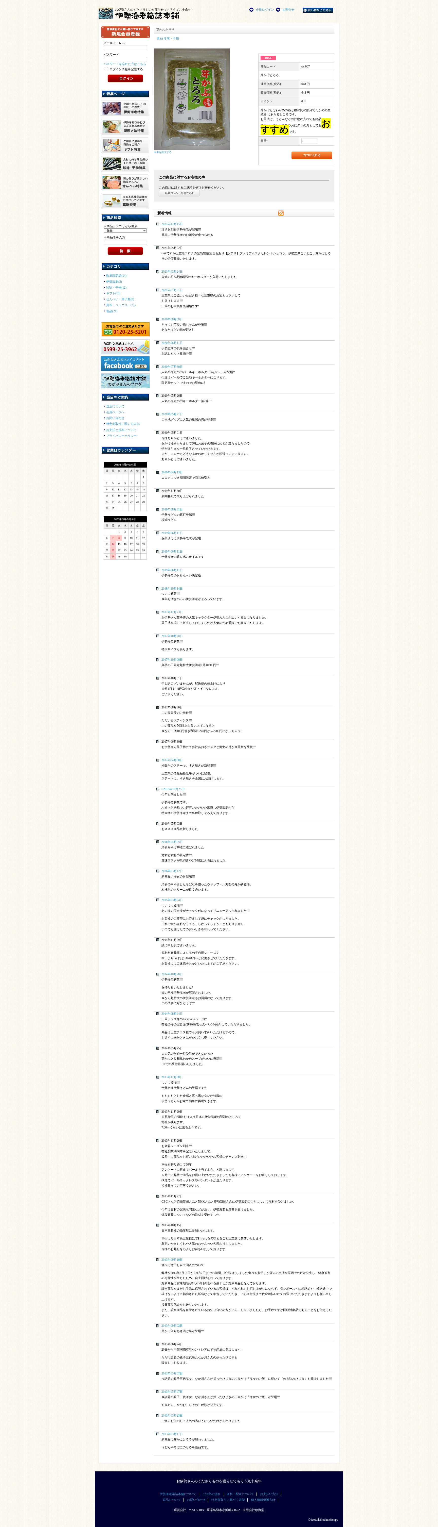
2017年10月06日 (172, 659)
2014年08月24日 (172, 1014)
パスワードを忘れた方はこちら (125, 64)
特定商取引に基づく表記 (228, 1500)
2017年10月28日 (172, 636)
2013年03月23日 (172, 1415)
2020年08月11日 (172, 343)
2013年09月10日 (172, 1260)
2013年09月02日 (172, 1325)
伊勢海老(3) (114, 282)
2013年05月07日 (172, 1373)
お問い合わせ (115, 418)
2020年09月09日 (172, 319)
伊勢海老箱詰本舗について (178, 1494)
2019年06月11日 (172, 533)
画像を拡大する (163, 152)
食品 (160, 38)
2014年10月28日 (172, 974)
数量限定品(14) (116, 275)
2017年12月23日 (172, 612)
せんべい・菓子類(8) (120, 299)
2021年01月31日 (172, 290)
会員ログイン (265, 9)
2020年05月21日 (172, 414)
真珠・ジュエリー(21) (121, 305)
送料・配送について (240, 1494)
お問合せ (288, 9)
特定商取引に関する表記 (123, 424)
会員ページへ (115, 412)
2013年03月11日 (172, 1434)
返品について (172, 1500)
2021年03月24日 (172, 271)
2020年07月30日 (172, 367)
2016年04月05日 (172, 842)
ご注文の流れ (211, 1494)
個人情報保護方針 (263, 1500)
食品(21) (111, 311)
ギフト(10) (113, 293)
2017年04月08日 (172, 760)
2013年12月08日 (172, 1077)
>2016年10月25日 (173, 789)
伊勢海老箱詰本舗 (155, 15)
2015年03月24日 (172, 900)
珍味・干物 (171, 38)
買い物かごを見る (324, 10)
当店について (115, 406)
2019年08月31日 (172, 509)
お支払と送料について (121, 430)
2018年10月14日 (172, 588)
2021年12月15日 (172, 224)
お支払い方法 (269, 1494)
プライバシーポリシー (121, 436)
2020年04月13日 (172, 472)
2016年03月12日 (172, 871)
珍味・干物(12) (116, 287)
